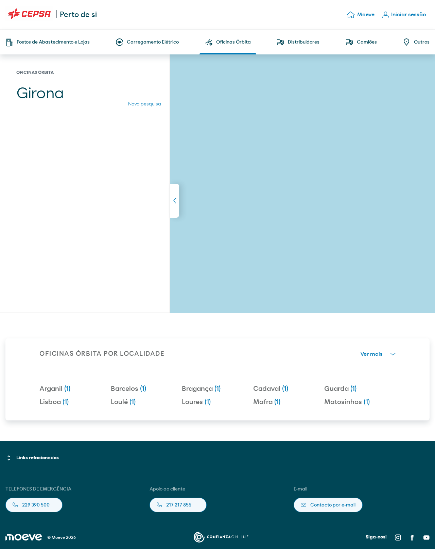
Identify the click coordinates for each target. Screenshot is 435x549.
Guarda (340, 388)
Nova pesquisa (144, 104)
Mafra (266, 402)
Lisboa (54, 402)
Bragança (201, 388)
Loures (196, 402)
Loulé (123, 402)
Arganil (54, 388)
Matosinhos (347, 402)
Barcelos (128, 388)
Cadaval (270, 388)
